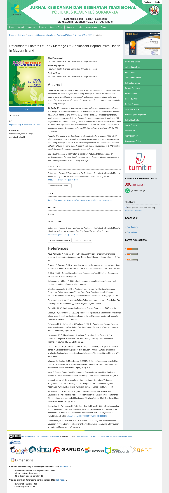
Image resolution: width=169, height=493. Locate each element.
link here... (65, 466)
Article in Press (56, 27)
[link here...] (60, 479)
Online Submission (133, 77)
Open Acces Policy (133, 141)
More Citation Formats (59, 185)
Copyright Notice (132, 109)
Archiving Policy (131, 135)
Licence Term (131, 130)
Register (147, 2)
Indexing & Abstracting (87, 27)
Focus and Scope (132, 61)
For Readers (132, 227)
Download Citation (82, 240)
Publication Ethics (132, 83)
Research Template (133, 210)
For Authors (132, 232)
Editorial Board (131, 93)
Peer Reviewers (131, 98)
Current (31, 27)
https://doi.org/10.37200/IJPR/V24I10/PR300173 (87, 416)
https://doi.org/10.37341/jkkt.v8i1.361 (24, 124)
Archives (42, 27)
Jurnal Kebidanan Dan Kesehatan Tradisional (40, 436)
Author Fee (130, 72)
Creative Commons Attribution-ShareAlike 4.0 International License (104, 436)
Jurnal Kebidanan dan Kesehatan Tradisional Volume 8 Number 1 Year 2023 (60, 35)
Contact (104, 27)
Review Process (132, 104)
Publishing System (132, 120)
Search (21, 27)
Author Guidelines (132, 67)
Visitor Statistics (131, 125)
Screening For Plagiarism (135, 114)
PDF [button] (26, 109)
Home (11, 27)
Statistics (70, 27)
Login (157, 2)
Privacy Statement (132, 88)
